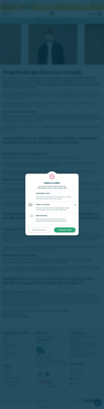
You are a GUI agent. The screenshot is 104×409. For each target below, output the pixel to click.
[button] (75, 204)
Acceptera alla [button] (65, 230)
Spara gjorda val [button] (39, 230)
